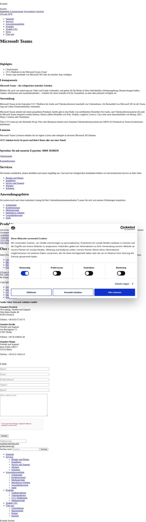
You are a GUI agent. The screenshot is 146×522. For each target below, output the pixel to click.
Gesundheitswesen (14, 215)
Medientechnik (12, 210)
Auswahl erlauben (73, 292)
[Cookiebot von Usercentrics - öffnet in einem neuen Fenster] (122, 228)
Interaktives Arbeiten (15, 213)
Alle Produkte (6, 243)
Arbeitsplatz (11, 205)
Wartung (9, 185)
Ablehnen (31, 292)
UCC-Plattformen (9, 240)
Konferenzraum (13, 207)
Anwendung (29, 11)
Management (17, 510)
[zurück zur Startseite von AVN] (6, 14)
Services (9, 21)
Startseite (10, 19)
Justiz (8, 218)
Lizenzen (40, 11)
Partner (14, 513)
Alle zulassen (114, 292)
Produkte (10, 26)
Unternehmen (17, 508)
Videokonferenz (8, 237)
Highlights (4, 11)
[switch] (57, 273)
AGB (8, 292)
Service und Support (15, 183)
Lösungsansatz (16, 11)
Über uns (10, 34)
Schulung (10, 188)
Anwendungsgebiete (15, 24)
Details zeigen (122, 283)
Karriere (15, 516)
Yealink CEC (12, 29)
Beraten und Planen (14, 178)
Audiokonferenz (7, 235)
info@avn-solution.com (18, 364)
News (8, 31)
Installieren (11, 180)
